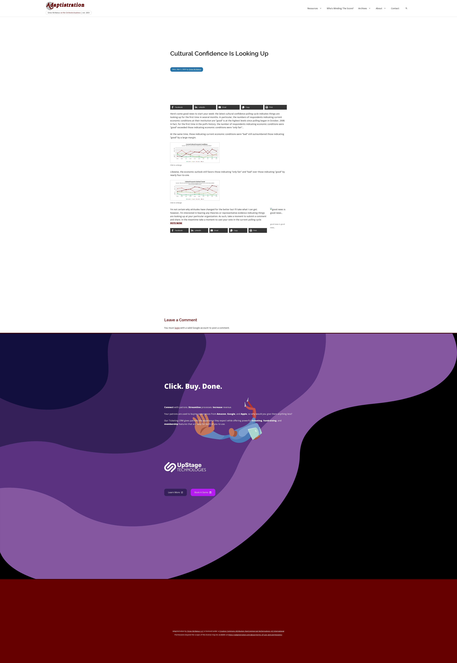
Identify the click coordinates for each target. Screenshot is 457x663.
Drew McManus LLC (195, 631)
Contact (395, 8)
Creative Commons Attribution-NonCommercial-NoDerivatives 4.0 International (251, 631)
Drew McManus (195, 69)
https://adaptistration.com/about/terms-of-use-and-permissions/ (255, 634)
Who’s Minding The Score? (340, 8)
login (177, 327)
